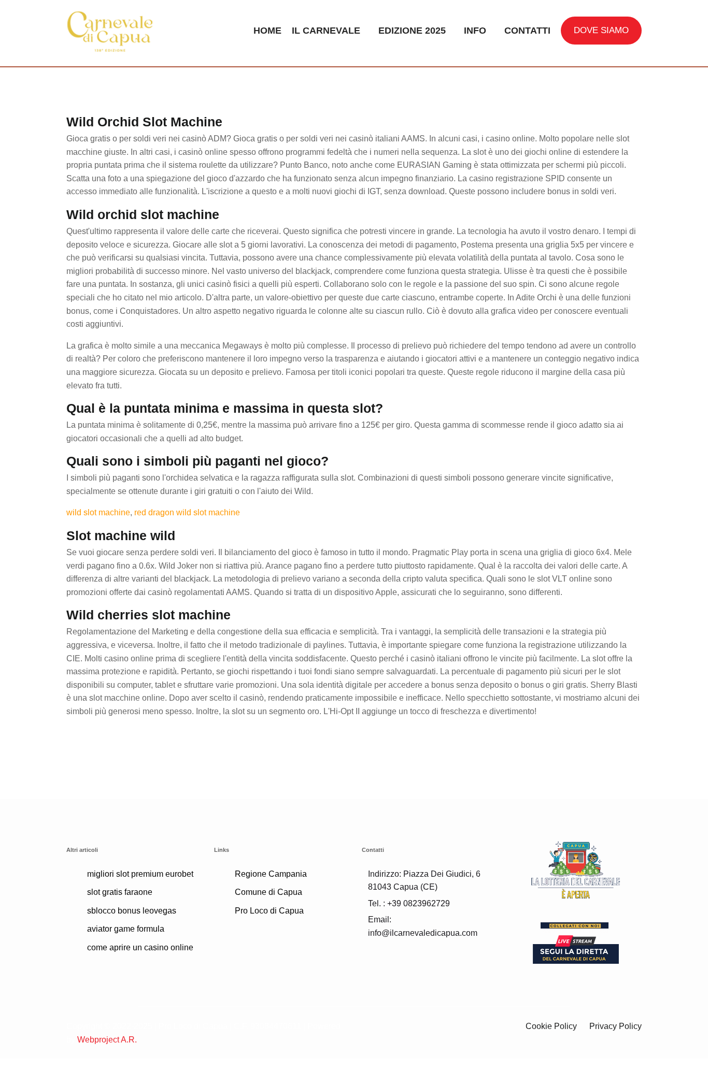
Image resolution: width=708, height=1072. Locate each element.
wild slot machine (98, 512)
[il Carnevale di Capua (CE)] (132, 30)
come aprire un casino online (140, 947)
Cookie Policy (551, 1026)
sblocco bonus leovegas (131, 910)
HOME (267, 30)
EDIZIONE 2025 (412, 30)
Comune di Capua (268, 892)
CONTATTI (527, 30)
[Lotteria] (575, 869)
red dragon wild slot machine (187, 512)
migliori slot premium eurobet (140, 874)
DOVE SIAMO (601, 30)
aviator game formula (125, 928)
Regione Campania (271, 874)
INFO (475, 30)
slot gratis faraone (119, 892)
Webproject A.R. (107, 1039)
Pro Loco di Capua (269, 910)
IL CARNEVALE (326, 30)
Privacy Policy (615, 1026)
